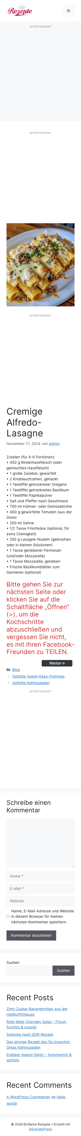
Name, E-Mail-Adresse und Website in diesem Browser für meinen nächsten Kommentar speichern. (42, 916)
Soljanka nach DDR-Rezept (29, 1034)
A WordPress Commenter (28, 1097)
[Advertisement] (40, 73)
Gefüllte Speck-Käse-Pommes (38, 676)
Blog (16, 670)
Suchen (12, 962)
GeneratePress (40, 1129)
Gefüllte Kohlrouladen (31, 683)
